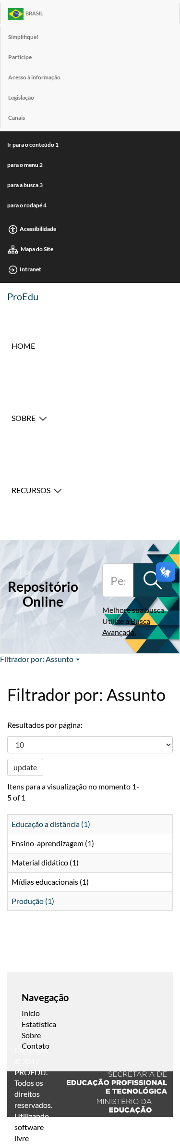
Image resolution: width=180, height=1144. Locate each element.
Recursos (31, 490)
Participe (20, 57)
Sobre (24, 417)
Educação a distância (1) (51, 823)
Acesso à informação (34, 77)
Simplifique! (23, 36)
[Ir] (152, 580)
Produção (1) (33, 900)
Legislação (21, 97)
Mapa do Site (37, 249)
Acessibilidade (38, 228)
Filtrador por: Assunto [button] (37, 658)
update (25, 767)
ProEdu (22, 296)
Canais (16, 117)
